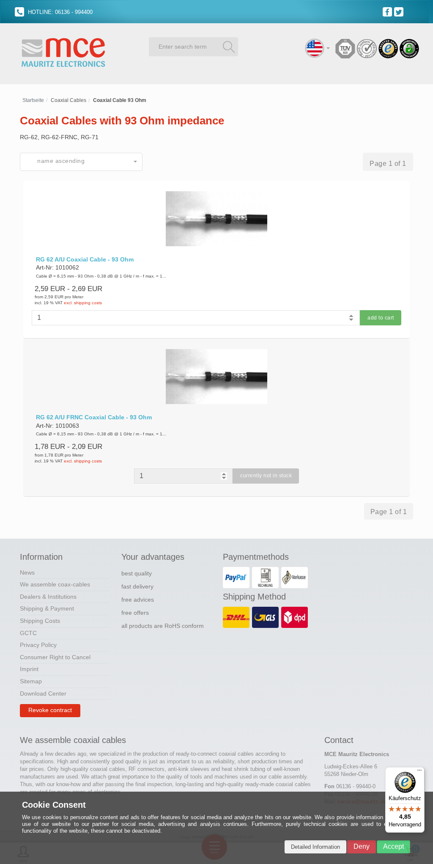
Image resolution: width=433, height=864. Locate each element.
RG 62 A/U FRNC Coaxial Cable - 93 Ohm (94, 417)
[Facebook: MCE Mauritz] (388, 11)
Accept (393, 846)
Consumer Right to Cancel (55, 657)
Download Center (43, 693)
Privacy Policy (38, 644)
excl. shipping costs (83, 302)
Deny (362, 846)
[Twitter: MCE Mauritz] (400, 11)
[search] (228, 46)
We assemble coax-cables (55, 584)
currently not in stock (266, 476)
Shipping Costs (40, 620)
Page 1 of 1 (388, 163)
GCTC (28, 633)
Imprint (29, 669)
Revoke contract (50, 710)
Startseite (33, 100)
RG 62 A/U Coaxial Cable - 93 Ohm (85, 259)
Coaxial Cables (68, 100)
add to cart (380, 318)
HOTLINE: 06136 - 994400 (59, 12)
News (27, 572)
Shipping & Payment (47, 608)
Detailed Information (315, 847)
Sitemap (31, 681)
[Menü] (419, 772)
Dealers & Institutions (48, 596)
